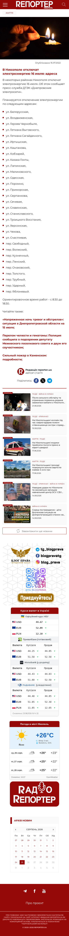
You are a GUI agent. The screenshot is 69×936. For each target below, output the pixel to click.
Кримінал (43, 417)
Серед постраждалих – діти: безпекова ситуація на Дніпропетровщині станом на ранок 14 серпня (47, 512)
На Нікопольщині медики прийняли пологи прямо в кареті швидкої (46, 445)
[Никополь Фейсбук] (34, 891)
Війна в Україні (46, 394)
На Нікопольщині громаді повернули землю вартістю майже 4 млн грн (46, 467)
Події (34, 394)
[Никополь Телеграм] (25, 891)
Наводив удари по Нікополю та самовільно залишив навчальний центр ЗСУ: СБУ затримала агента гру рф (47, 490)
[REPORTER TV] (44, 891)
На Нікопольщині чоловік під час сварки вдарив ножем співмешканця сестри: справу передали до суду (48, 422)
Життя (9, 13)
